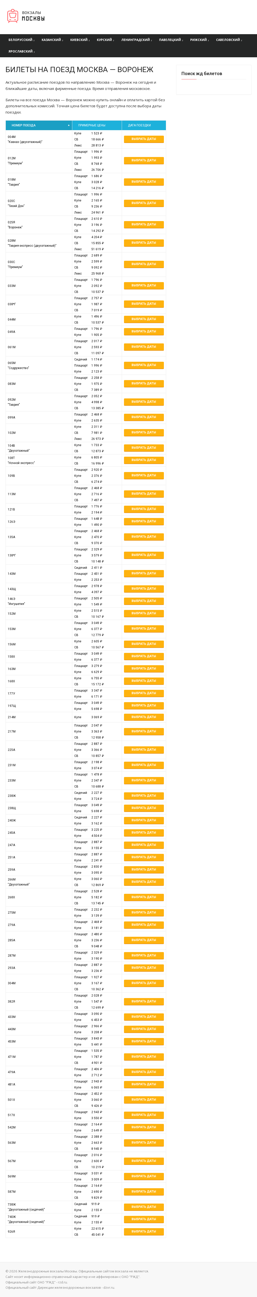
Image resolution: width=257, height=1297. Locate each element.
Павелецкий (170, 40)
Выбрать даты (144, 139)
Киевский (79, 40)
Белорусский (20, 40)
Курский (104, 40)
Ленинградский (135, 40)
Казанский (51, 40)
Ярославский (21, 51)
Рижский (198, 40)
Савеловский (228, 40)
